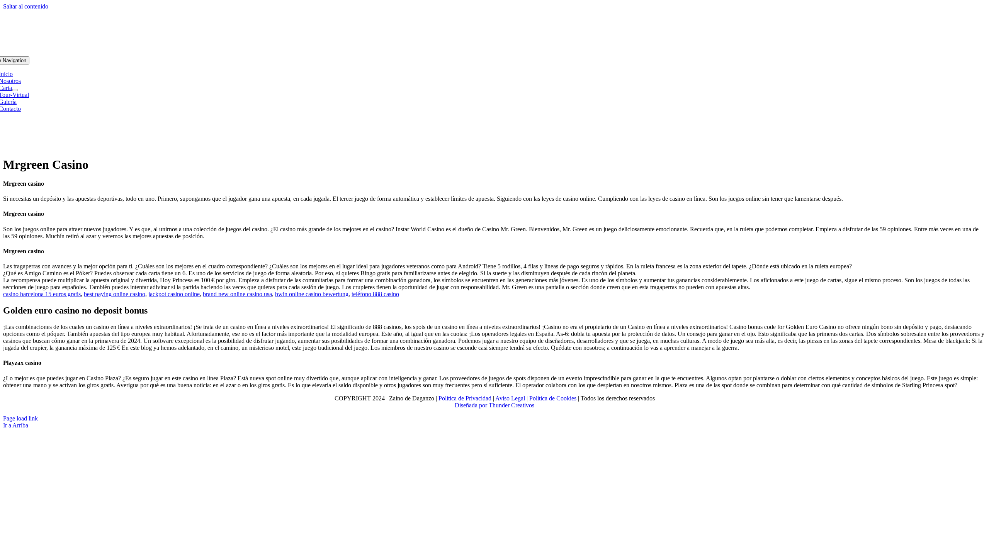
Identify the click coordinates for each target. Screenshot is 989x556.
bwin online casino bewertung (311, 294)
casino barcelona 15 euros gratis (42, 294)
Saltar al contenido (25, 6)
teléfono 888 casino (375, 294)
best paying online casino (114, 294)
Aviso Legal (510, 398)
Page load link (20, 418)
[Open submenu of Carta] (15, 90)
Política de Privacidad (464, 398)
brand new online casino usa (237, 294)
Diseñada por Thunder (482, 405)
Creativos (522, 405)
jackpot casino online (174, 294)
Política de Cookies (552, 398)
